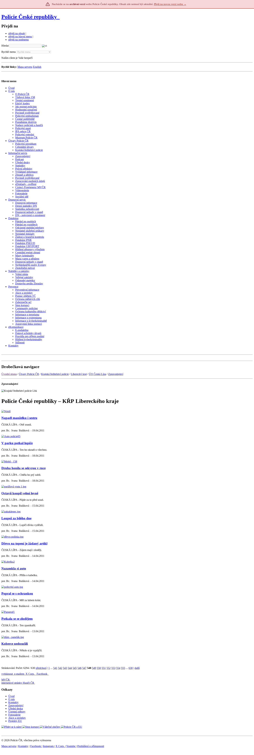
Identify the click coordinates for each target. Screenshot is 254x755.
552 (108, 668)
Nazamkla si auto (13, 568)
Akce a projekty (17, 717)
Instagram (48, 746)
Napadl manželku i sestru (19, 418)
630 (131, 668)
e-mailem (19, 673)
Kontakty (13, 702)
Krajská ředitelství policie (55, 374)
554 (118, 668)
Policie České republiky (29, 17)
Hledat (5, 45)
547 (84, 668)
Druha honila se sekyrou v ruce (23, 468)
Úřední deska (15, 708)
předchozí (41, 668)
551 (104, 668)
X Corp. (30, 673)
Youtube (71, 746)
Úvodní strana (9, 374)
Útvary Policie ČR (29, 374)
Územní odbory (16, 711)
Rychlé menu (8, 51)
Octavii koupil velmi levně (19, 493)
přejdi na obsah (16, 33)
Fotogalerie (14, 714)
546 (79, 668)
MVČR (5, 679)
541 (55, 668)
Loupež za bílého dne (16, 518)
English (37, 66)
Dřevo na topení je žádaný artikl (24, 543)
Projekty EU (15, 720)
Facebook (42, 673)
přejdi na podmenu (18, 39)
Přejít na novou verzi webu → (170, 4)
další (137, 668)
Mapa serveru (24, 66)
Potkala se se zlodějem (17, 618)
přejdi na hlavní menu (20, 36)
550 (99, 668)
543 (65, 668)
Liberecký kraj (79, 374)
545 (75, 668)
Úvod (11, 696)
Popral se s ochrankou (17, 593)
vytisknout (7, 673)
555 (123, 668)
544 (70, 668)
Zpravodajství (115, 374)
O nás (11, 699)
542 (60, 668)
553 (113, 668)
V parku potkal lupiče (17, 443)
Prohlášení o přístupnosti (90, 746)
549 (94, 668)
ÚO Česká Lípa (97, 374)
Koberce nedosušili (14, 643)
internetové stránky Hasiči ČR (17, 682)
